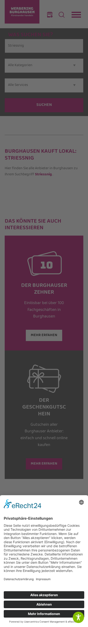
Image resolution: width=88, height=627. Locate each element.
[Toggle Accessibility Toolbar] (78, 617)
